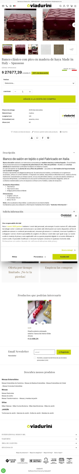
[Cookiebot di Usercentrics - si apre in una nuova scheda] (62, 215)
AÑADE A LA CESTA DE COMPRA (39, 99)
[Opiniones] (10, 6)
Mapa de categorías (36, 452)
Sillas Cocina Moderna (20, 406)
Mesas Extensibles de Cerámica (13, 383)
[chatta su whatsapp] (3, 470)
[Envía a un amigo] (31, 138)
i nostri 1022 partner (14, 226)
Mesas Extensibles (10, 379)
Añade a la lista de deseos (21, 132)
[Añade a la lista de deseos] (42, 323)
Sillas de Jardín (49, 406)
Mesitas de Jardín (48, 413)
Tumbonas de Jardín (9, 413)
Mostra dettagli (67, 250)
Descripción (9, 152)
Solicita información (13, 211)
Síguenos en (7, 447)
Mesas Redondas (8, 393)
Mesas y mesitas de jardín (28, 398)
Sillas (4, 402)
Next (74, 24)
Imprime (64, 132)
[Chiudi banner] (76, 215)
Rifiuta (14, 257)
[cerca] (60, 6)
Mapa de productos (22, 452)
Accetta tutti (64, 257)
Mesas (5, 390)
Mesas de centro (7, 396)
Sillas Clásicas (7, 406)
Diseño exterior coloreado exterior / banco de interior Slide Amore (39, 333)
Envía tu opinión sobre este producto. (46, 132)
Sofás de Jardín (35, 413)
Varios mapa (58, 452)
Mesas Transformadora (10, 398)
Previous (4, 24)
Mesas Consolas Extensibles (12, 386)
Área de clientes (9, 443)
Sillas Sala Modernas (36, 406)
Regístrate (64, 352)
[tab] (39, 152)
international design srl (14, 434)
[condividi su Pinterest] (48, 138)
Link (46, 360)
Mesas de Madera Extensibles (35, 383)
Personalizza (38, 257)
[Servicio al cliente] (7, 6)
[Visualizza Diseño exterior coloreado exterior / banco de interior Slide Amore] (36, 323)
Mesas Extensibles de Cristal (56, 383)
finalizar (6, 79)
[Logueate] (64, 6)
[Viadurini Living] (68, 116)
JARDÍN (5, 409)
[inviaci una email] (3, 6)
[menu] (75, 6)
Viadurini (6, 439)
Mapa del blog (48, 452)
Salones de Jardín (23, 413)
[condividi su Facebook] (42, 138)
